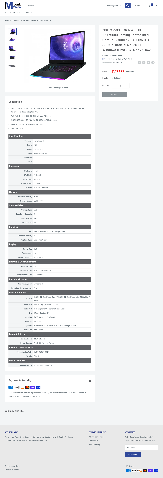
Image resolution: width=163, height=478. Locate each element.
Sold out (114, 94)
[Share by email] (153, 62)
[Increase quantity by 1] (126, 85)
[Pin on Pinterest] (143, 62)
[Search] (128, 5)
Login (137, 5)
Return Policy (94, 444)
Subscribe (132, 454)
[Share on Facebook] (139, 62)
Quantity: (106, 86)
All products (16, 20)
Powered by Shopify (12, 469)
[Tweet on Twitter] (148, 62)
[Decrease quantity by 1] (114, 85)
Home (7, 20)
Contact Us (93, 440)
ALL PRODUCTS (11, 12)
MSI (103, 59)
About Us (28, 12)
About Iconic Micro (96, 437)
